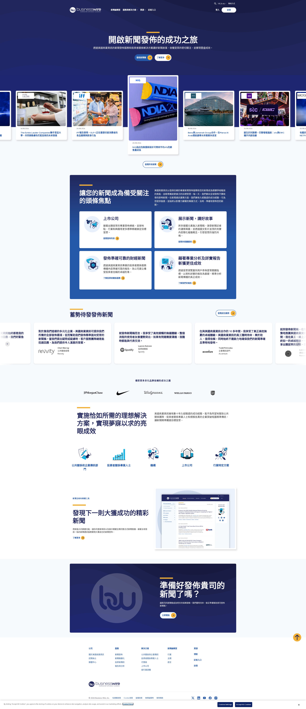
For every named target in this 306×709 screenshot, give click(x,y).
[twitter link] (192, 698)
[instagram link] (215, 698)
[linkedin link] (198, 698)
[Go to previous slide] (7, 344)
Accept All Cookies (243, 704)
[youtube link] (204, 698)
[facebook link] (210, 698)
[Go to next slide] (298, 344)
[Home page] (85, 10)
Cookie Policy (128, 704)
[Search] (215, 4)
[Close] (299, 705)
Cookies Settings (225, 704)
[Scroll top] (297, 637)
